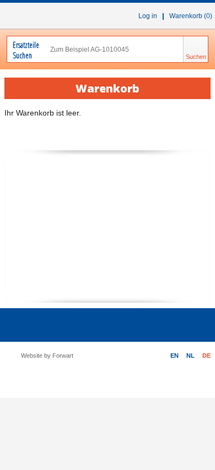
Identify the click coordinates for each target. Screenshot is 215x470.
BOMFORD (107, 281)
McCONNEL (107, 172)
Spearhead (107, 209)
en (174, 355)
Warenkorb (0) (190, 16)
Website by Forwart (47, 355)
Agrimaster (75, 244)
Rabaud (150, 244)
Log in (147, 16)
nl (190, 355)
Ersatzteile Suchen (24, 50)
